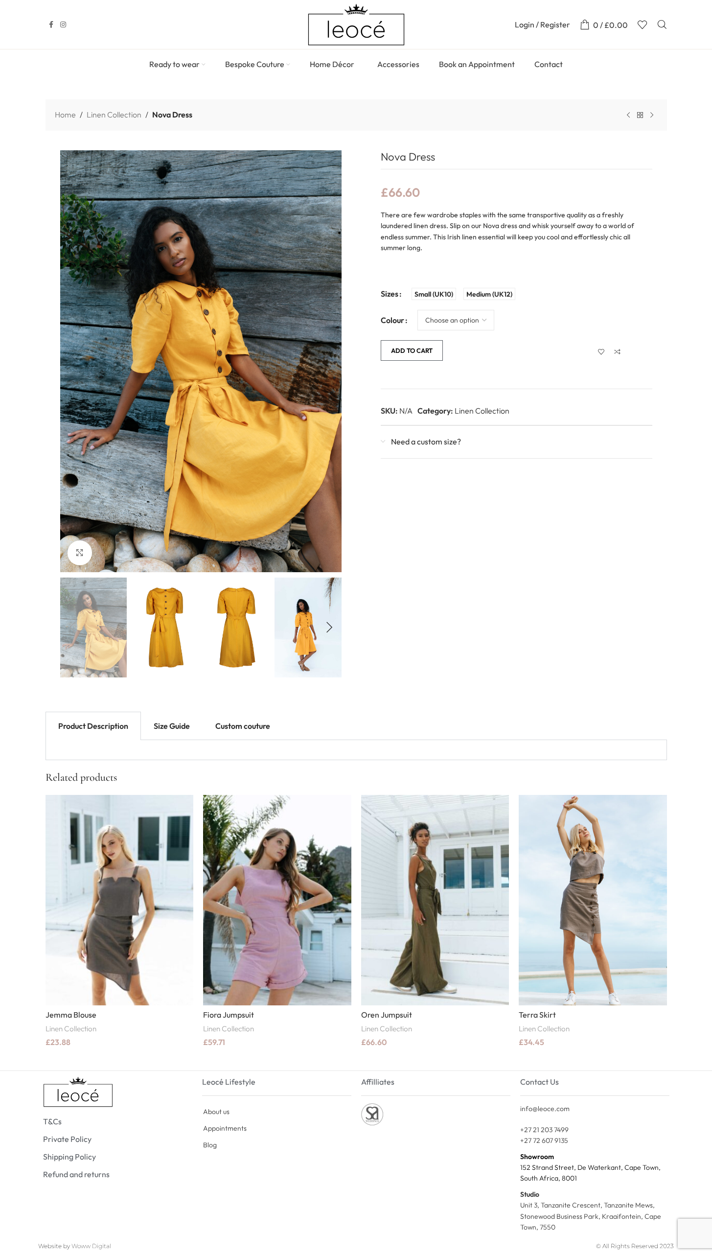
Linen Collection (114, 114)
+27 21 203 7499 (544, 1129)
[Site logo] (356, 23)
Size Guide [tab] (172, 726)
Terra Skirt (537, 1015)
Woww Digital (91, 1246)
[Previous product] (628, 115)
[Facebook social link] (51, 24)
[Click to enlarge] (80, 552)
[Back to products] (640, 115)
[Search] (662, 24)
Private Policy (67, 1139)
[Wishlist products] (642, 24)
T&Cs (52, 1121)
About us (216, 1111)
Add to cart (412, 350)
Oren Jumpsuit (386, 1015)
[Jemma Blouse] (120, 900)
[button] (72, 627)
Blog (210, 1144)
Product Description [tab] (93, 726)
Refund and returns (76, 1174)
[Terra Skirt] (593, 900)
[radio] (434, 294)
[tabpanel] (356, 750)
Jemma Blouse (71, 1015)
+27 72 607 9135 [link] (544, 1140)
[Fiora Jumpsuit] (277, 900)
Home (65, 114)
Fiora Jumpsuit (228, 1015)
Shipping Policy (69, 1157)
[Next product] (652, 115)
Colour (392, 320)
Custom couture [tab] (242, 726)
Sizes (389, 294)
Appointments (225, 1128)
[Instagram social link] (63, 24)
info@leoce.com (545, 1108)
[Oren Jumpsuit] (435, 900)
